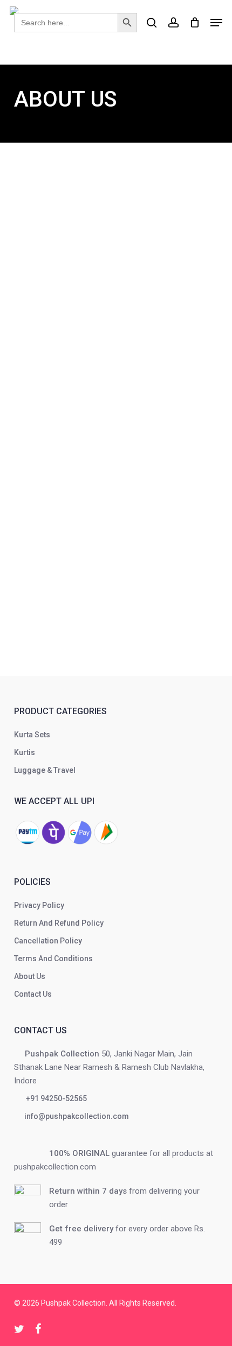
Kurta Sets (32, 734)
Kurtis (24, 752)
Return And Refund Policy (59, 923)
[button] (216, 22)
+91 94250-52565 (55, 1098)
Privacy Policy (39, 905)
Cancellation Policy (48, 940)
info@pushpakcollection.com (76, 1116)
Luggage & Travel (45, 770)
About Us (29, 976)
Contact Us (33, 994)
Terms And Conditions (53, 958)
